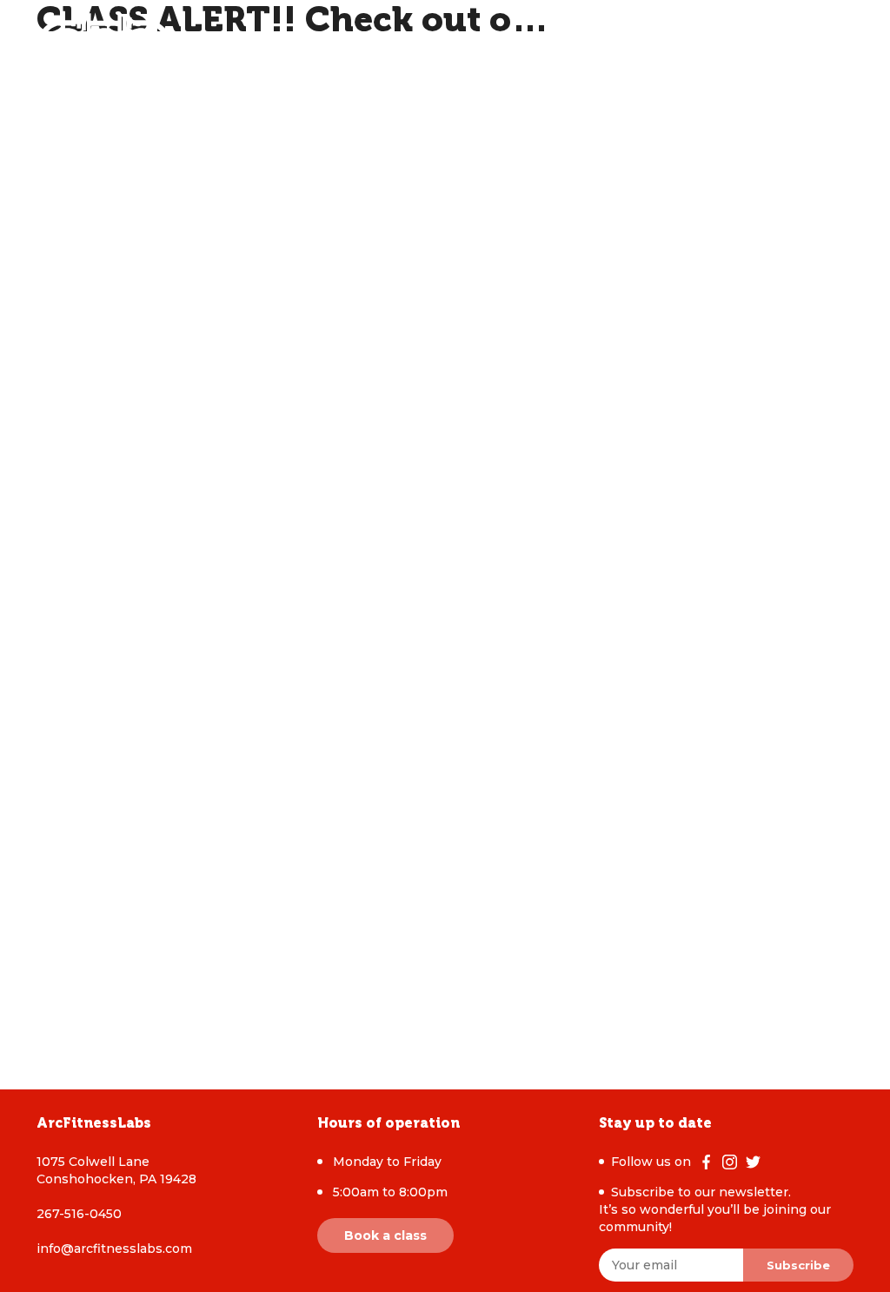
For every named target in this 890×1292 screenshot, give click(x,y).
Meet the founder (460, 44)
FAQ (629, 44)
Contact (570, 44)
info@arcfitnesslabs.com (114, 1248)
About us (279, 44)
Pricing (353, 44)
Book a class (385, 1235)
